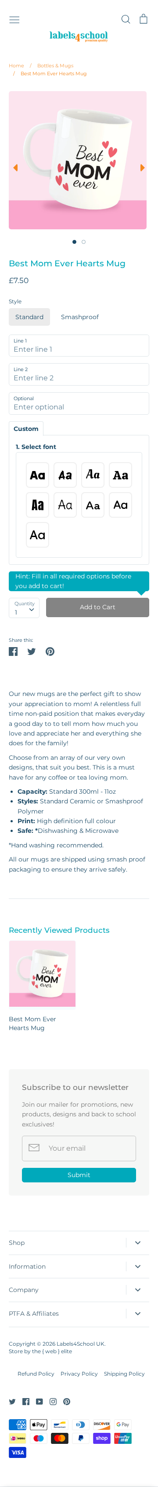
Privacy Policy (79, 1373)
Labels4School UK (80, 1343)
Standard (29, 317)
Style (15, 301)
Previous (13, 167)
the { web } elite (52, 1351)
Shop (17, 1243)
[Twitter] (9, 1401)
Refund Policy (36, 1373)
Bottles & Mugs (51, 66)
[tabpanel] (78, 160)
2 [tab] (84, 242)
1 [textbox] (16, 612)
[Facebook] (22, 1401)
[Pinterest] (63, 1401)
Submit (79, 1175)
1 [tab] (74, 242)
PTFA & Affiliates (34, 1314)
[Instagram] (50, 1401)
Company (24, 1290)
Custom (26, 429)
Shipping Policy (124, 1373)
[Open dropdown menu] (137, 1243)
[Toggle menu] (14, 19)
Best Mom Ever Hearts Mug (50, 73)
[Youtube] (36, 1401)
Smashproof (80, 317)
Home (16, 66)
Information (27, 1266)
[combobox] (24, 608)
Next (144, 167)
